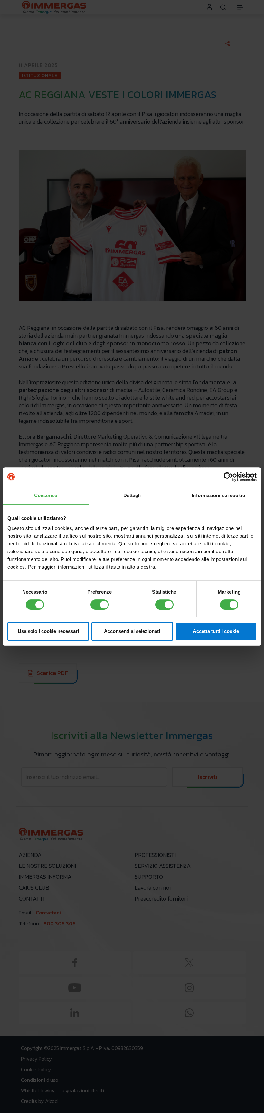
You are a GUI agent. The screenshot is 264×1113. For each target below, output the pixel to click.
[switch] (99, 604)
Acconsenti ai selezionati (132, 631)
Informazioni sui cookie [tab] (218, 495)
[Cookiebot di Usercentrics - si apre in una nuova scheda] (228, 477)
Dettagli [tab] (132, 495)
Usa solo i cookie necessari (48, 631)
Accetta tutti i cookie (216, 631)
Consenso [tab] (45, 495)
